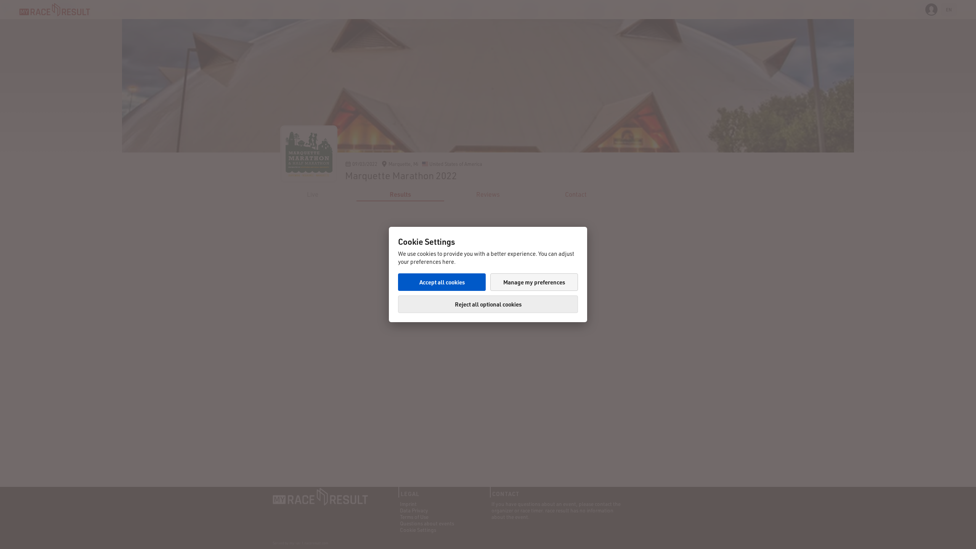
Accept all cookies (442, 282)
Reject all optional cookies (488, 304)
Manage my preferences (534, 282)
